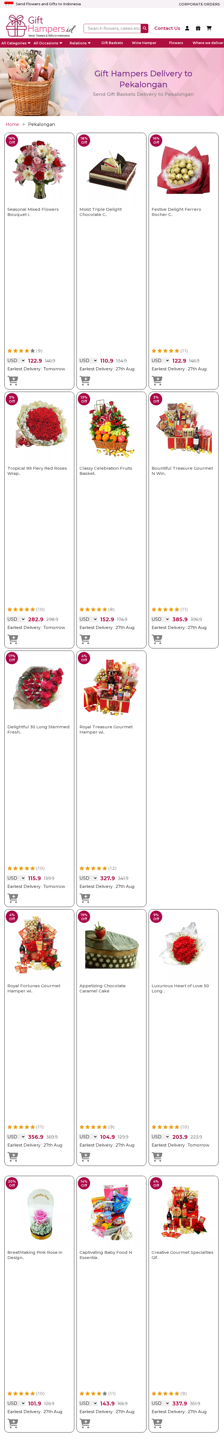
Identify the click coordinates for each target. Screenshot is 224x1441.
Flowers (176, 43)
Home (12, 124)
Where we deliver (208, 43)
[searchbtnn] (144, 28)
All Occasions (46, 43)
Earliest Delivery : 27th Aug (106, 368)
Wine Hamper (144, 43)
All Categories (13, 43)
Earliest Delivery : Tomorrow (36, 368)
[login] (188, 29)
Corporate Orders (199, 4)
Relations (78, 43)
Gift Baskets (112, 43)
